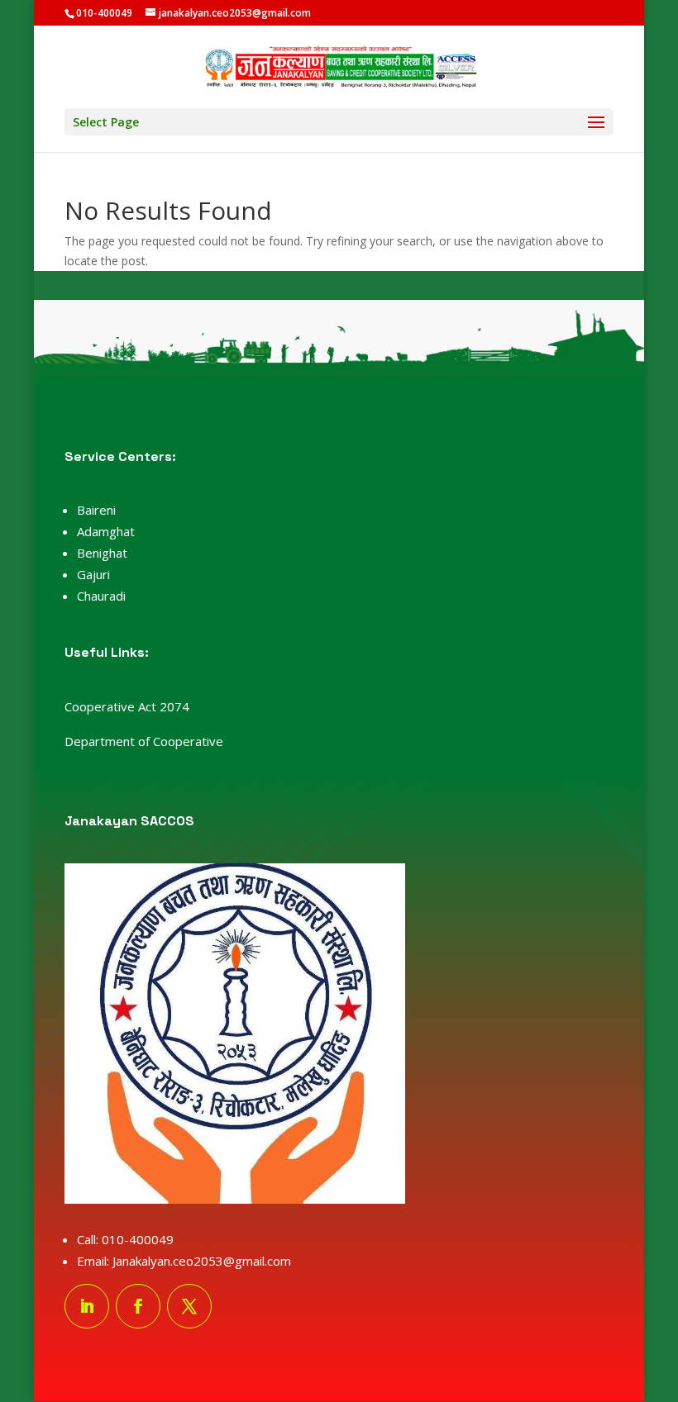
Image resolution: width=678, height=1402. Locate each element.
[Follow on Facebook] (138, 1306)
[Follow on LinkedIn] (86, 1306)
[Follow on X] (189, 1306)
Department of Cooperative (143, 741)
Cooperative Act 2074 (126, 706)
